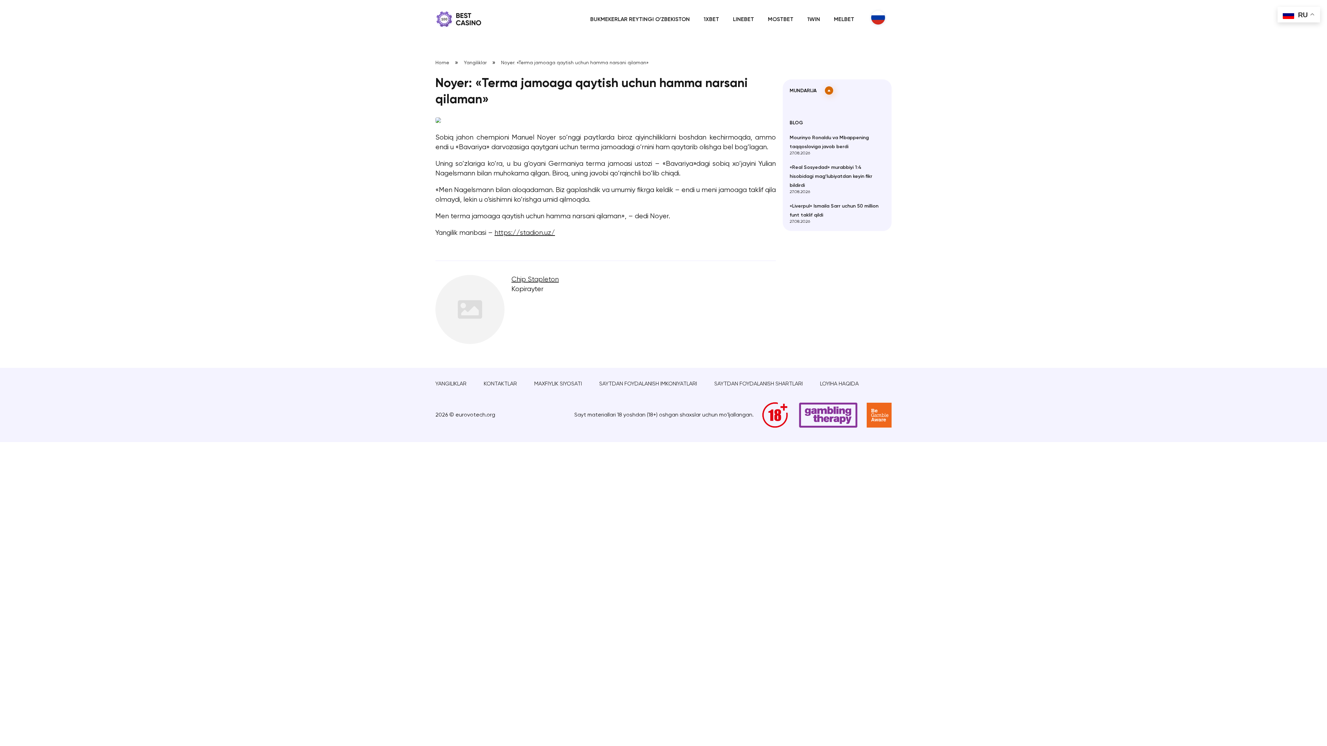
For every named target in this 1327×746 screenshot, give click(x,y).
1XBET (711, 19)
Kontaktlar (500, 384)
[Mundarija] (829, 90)
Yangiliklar (475, 62)
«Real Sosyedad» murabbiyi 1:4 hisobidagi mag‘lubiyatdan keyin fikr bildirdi (831, 176)
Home (442, 62)
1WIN (813, 19)
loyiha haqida (839, 384)
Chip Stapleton (535, 279)
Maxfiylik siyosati (558, 384)
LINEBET (743, 19)
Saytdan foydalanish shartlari (758, 384)
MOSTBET (780, 19)
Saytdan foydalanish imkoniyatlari (648, 384)
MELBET (844, 19)
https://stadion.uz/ (525, 233)
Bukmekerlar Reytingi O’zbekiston (640, 19)
